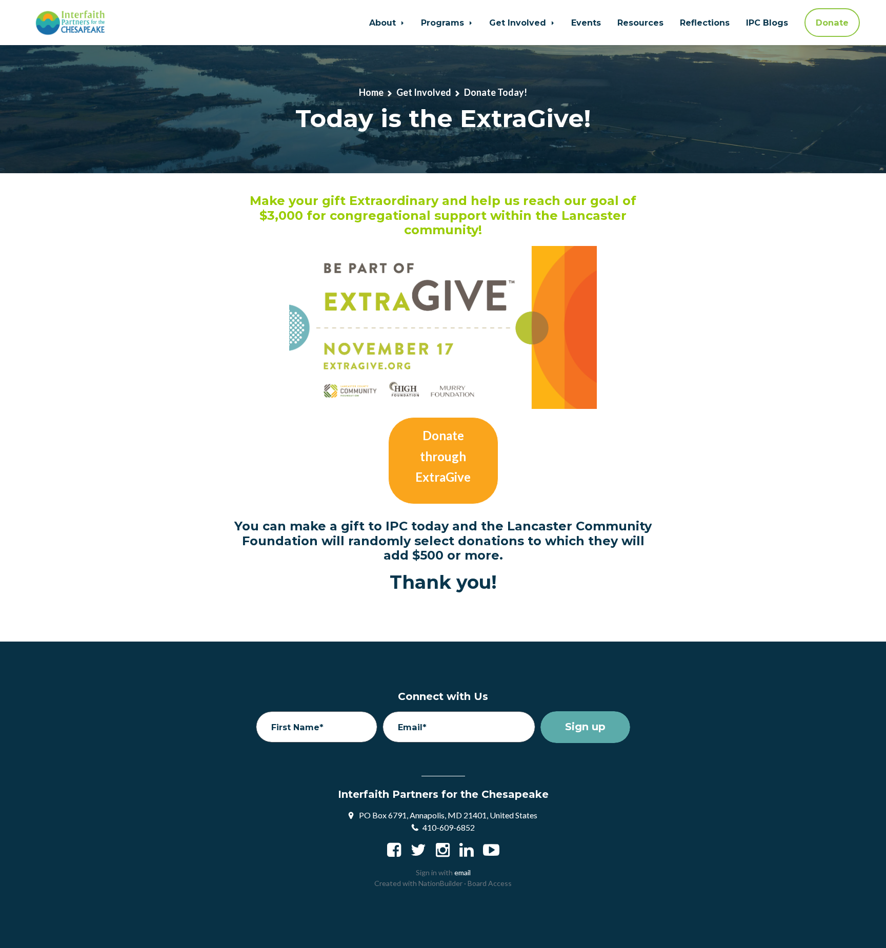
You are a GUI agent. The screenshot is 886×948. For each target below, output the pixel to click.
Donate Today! (495, 92)
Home (371, 92)
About (383, 22)
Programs (444, 22)
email (462, 872)
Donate (832, 22)
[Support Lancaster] (443, 461)
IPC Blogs (767, 22)
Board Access (490, 883)
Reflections (705, 22)
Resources (640, 22)
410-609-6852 (448, 827)
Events (586, 22)
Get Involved (519, 22)
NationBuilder (440, 883)
